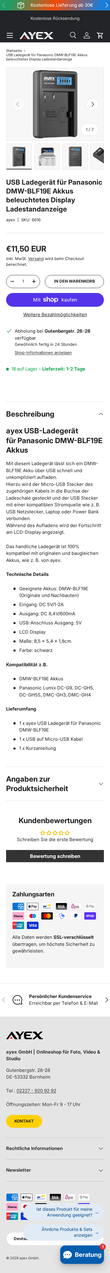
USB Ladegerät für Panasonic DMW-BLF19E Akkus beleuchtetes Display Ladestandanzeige (46, 57)
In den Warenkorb (74, 281)
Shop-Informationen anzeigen (43, 352)
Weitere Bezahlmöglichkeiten (55, 314)
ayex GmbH (29, 1258)
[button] (100, 35)
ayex (10, 219)
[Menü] (9, 35)
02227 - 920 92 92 (36, 1091)
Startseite (14, 51)
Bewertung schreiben (55, 856)
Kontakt (24, 1121)
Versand (36, 258)
